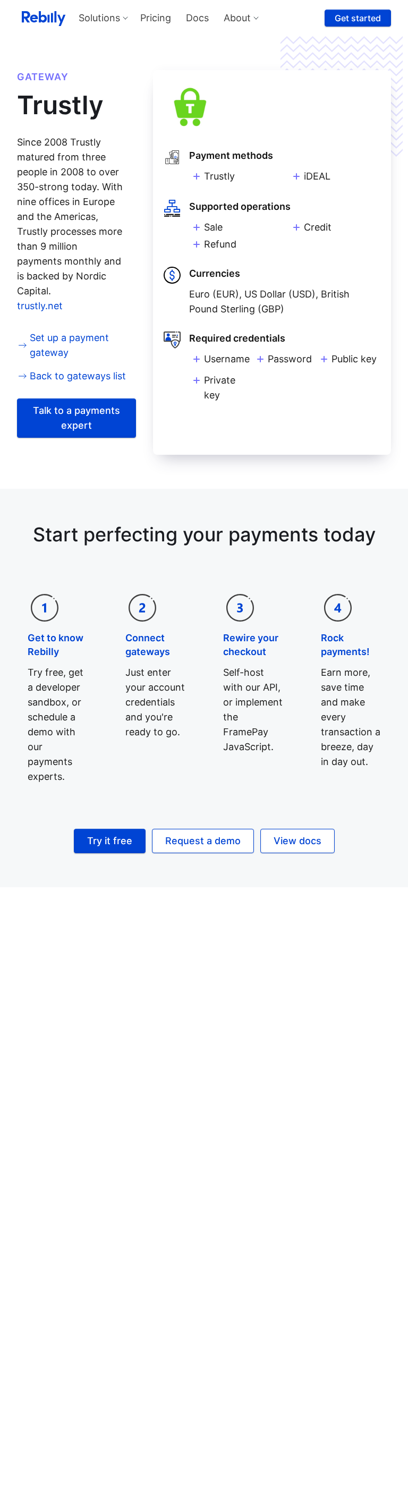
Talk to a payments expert (76, 418)
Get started (358, 18)
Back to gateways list (78, 375)
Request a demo (203, 840)
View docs (297, 840)
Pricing (155, 17)
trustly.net (40, 305)
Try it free (109, 840)
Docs (197, 17)
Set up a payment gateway (69, 345)
